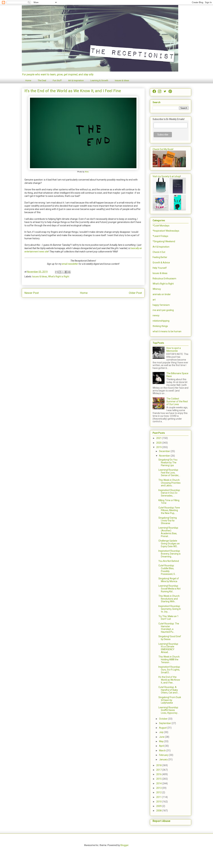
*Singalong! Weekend (164, 241)
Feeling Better (160, 257)
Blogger (124, 845)
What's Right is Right (58, 276)
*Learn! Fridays (160, 236)
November (165, 455)
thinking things (160, 326)
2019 (159, 447)
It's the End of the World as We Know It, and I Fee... (169, 680)
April (161, 746)
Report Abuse (161, 821)
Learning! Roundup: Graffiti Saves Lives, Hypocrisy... (168, 710)
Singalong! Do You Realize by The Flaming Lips (167, 462)
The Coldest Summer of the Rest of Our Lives (177, 401)
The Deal (42, 80)
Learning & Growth (99, 80)
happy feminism (161, 305)
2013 (159, 788)
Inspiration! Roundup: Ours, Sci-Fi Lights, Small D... (169, 669)
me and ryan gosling (163, 310)
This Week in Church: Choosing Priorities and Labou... (169, 483)
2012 (159, 792)
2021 (159, 438)
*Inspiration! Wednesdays (166, 230)
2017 (159, 769)
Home (28, 80)
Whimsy (157, 289)
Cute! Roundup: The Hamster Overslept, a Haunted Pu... (168, 627)
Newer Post (31, 292)
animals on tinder (162, 294)
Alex (87, 172)
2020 (159, 442)
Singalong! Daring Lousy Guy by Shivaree (167, 520)
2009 (159, 806)
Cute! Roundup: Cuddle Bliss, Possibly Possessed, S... (167, 569)
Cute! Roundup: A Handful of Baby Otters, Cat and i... (168, 690)
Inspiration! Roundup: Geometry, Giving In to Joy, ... (169, 609)
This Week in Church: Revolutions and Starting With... (169, 599)
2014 (159, 783)
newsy (156, 315)
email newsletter (70, 264)
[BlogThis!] (59, 272)
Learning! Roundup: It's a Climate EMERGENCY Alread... (168, 648)
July (161, 732)
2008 (159, 810)
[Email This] (56, 272)
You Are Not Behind (168, 561)
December (165, 451)
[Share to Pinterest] (69, 272)
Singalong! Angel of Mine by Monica (168, 580)
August (163, 727)
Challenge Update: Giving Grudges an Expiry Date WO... (169, 543)
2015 (159, 778)
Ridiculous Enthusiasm (164, 278)
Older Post (135, 292)
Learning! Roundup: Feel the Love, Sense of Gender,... (169, 473)
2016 (159, 774)
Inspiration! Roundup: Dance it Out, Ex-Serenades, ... (169, 493)
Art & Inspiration (76, 80)
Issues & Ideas (122, 80)
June (162, 737)
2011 (159, 797)
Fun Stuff (57, 80)
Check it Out (159, 252)
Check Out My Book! (163, 149)
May (161, 741)
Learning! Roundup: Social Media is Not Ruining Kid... (169, 588)
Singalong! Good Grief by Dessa (169, 638)
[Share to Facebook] (66, 272)
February (164, 755)
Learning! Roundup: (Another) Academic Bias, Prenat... (168, 531)
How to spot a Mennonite (173, 349)
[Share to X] (63, 272)
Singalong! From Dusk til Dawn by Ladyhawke (169, 700)
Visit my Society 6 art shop (166, 176)
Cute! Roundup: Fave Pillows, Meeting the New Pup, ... (169, 510)
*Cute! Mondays (161, 225)
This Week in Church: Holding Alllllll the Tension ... (169, 659)
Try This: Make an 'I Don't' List (168, 617)
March (162, 750)
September (165, 723)
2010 (159, 801)
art (154, 299)
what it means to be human (167, 331)
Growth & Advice (161, 262)
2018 (159, 765)
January (163, 759)
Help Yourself (160, 268)
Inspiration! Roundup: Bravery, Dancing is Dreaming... (169, 554)
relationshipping (161, 320)
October (163, 718)
